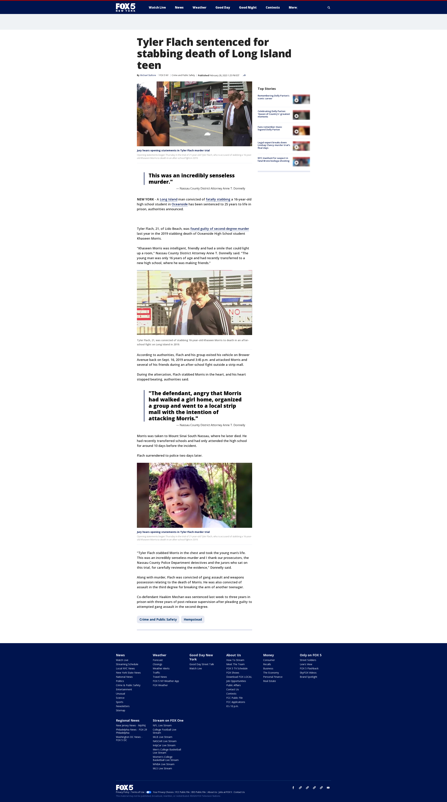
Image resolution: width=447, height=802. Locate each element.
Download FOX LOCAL (239, 676)
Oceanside (180, 204)
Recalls (267, 664)
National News (124, 676)
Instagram (300, 787)
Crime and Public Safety (183, 75)
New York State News (128, 672)
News (120, 655)
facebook (293, 787)
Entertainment (124, 689)
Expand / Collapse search (329, 7)
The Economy (271, 672)
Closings (157, 664)
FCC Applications (235, 702)
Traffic (156, 672)
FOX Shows (232, 672)
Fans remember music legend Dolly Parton (270, 128)
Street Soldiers (308, 660)
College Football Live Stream (164, 731)
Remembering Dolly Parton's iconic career (273, 97)
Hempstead (193, 619)
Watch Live (122, 660)
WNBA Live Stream (163, 764)
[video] (301, 99)
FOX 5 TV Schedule (237, 668)
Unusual (120, 693)
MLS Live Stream (162, 768)
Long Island (168, 199)
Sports (119, 702)
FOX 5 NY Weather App (166, 681)
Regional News (127, 720)
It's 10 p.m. (232, 706)
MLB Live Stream (162, 737)
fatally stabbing (218, 199)
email (328, 787)
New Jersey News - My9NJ (131, 725)
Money (268, 655)
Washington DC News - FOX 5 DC (129, 738)
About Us (233, 655)
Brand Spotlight (308, 676)
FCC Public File (234, 697)
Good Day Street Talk (201, 664)
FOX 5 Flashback (309, 668)
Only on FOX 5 (310, 655)
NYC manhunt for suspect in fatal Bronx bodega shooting (274, 159)
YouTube (314, 787)
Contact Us (232, 689)
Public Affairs (233, 685)
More (293, 7)
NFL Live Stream (162, 725)
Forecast (158, 660)
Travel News (160, 676)
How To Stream (235, 660)
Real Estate (269, 681)
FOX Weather (160, 685)
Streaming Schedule (127, 664)
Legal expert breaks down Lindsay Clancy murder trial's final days (274, 145)
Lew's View (306, 664)
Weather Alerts (161, 668)
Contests (231, 693)
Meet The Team (235, 664)
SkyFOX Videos (308, 672)
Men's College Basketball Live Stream (167, 751)
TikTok (307, 787)
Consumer (269, 660)
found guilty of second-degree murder (219, 228)
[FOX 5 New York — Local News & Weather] (127, 7)
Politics (120, 681)
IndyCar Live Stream (164, 745)
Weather (159, 655)
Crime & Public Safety (128, 685)
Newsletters (123, 706)
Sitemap (120, 710)
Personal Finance (273, 676)
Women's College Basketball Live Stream (166, 758)
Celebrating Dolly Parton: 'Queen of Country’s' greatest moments (274, 114)
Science (120, 697)
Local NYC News (125, 668)
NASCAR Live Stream (165, 741)
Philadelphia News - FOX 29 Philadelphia (131, 731)
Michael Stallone (148, 75)
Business (268, 668)
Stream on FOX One (168, 720)
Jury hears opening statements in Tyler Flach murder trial (173, 150)
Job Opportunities (236, 681)
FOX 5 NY (163, 75)
